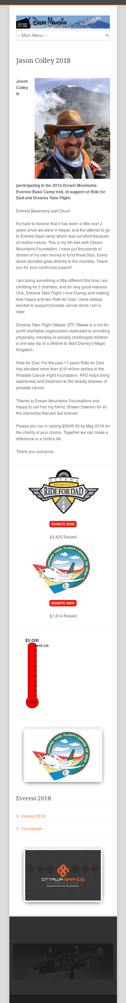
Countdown (31, 828)
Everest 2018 (33, 816)
